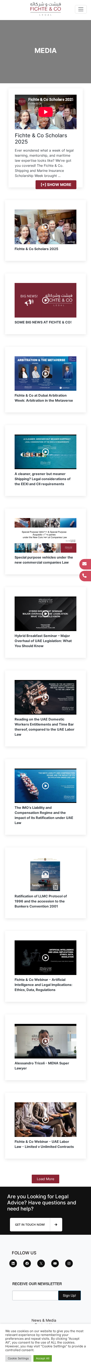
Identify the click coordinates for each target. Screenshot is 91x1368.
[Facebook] (27, 1263)
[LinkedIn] (13, 1263)
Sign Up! (69, 1295)
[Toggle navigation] (81, 9)
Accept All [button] (42, 1358)
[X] (41, 1263)
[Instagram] (69, 1263)
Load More (45, 1179)
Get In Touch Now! (30, 1225)
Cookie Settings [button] (18, 1358)
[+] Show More (56, 184)
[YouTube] (55, 1263)
